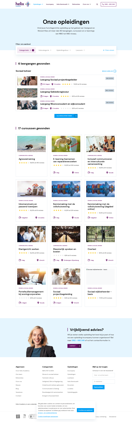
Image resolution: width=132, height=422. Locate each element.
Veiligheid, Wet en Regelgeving (52, 381)
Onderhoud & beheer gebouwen (53, 385)
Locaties (70, 389)
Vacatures (19, 392)
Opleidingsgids (72, 392)
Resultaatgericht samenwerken (52, 392)
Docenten (70, 385)
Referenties (76, 4)
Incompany (50, 4)
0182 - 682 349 (110, 4)
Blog (17, 389)
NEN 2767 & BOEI (48, 371)
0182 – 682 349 (78, 340)
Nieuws (18, 385)
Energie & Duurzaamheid (50, 396)
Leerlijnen (70, 378)
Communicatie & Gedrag (50, 389)
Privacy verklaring (100, 417)
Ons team (19, 374)
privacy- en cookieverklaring (47, 413)
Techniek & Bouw (48, 378)
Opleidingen (37, 4)
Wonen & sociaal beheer (50, 374)
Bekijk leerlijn (107, 71)
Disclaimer (112, 417)
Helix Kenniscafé (62, 4)
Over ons (86, 4)
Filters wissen (109, 50)
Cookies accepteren (85, 410)
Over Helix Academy (22, 371)
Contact (18, 396)
